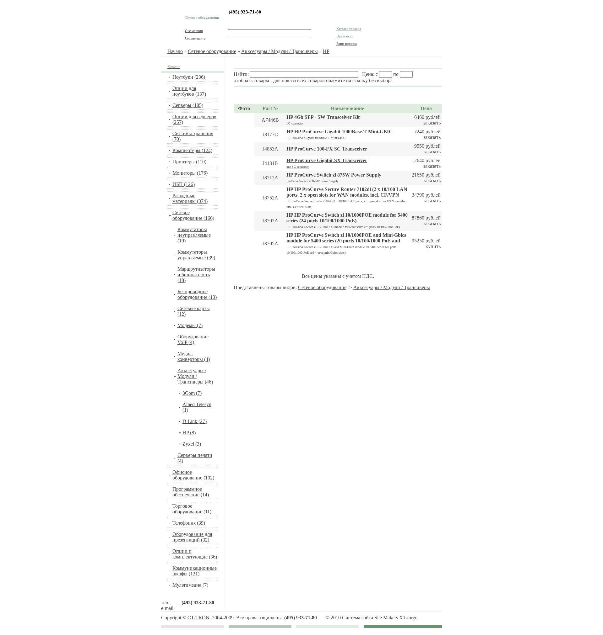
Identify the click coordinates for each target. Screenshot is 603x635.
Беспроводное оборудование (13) (197, 294)
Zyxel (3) (191, 444)
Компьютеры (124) (192, 150)
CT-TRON (198, 617)
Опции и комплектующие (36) (194, 553)
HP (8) (189, 432)
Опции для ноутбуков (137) (189, 91)
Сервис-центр (195, 38)
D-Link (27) (194, 421)
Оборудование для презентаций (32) (192, 537)
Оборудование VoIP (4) (193, 339)
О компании (194, 31)
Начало (175, 51)
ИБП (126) (183, 184)
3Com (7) (192, 393)
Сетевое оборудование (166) (193, 215)
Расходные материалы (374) (190, 198)
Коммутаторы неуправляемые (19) (194, 235)
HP (326, 51)
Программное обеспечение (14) (190, 491)
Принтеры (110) (189, 161)
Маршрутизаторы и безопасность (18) (196, 274)
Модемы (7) (190, 325)
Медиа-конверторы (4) (193, 356)
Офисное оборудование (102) (193, 474)
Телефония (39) (188, 523)
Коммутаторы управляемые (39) (196, 254)
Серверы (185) (187, 105)
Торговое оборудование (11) (191, 508)
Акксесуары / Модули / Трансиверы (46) (195, 376)
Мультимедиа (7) (190, 585)
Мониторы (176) (190, 173)
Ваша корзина (346, 43)
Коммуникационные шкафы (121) (194, 570)
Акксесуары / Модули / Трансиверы (279, 51)
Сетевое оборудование (212, 51)
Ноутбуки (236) (188, 77)
